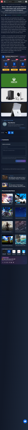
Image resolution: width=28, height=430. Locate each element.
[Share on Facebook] (3, 262)
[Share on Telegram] (9, 262)
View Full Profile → (22, 127)
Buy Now (6, 69)
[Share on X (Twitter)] (5, 262)
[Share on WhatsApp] (7, 262)
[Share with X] (6, 132)
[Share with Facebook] (9, 132)
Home (2, 4)
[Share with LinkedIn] (12, 132)
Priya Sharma (11, 122)
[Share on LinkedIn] (11, 262)
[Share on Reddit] (13, 262)
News (5, 4)
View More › (22, 56)
